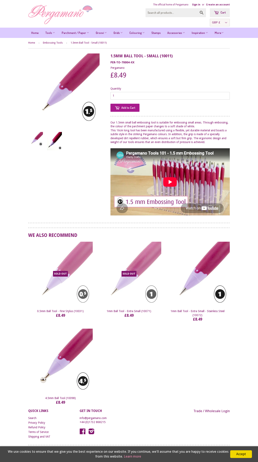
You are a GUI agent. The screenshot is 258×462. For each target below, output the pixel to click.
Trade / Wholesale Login (212, 411)
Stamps (156, 33)
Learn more (132, 456)
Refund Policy (36, 427)
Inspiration (199, 33)
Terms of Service (38, 432)
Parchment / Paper (74, 33)
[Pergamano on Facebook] (83, 432)
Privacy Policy (36, 422)
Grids (116, 33)
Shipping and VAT (39, 436)
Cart (223, 12)
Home (35, 33)
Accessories (175, 33)
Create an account (218, 4)
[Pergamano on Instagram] (91, 432)
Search (32, 418)
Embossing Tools (53, 42)
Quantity (115, 88)
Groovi (100, 33)
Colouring (135, 33)
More (218, 33)
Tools (49, 33)
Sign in (196, 4)
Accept (241, 454)
